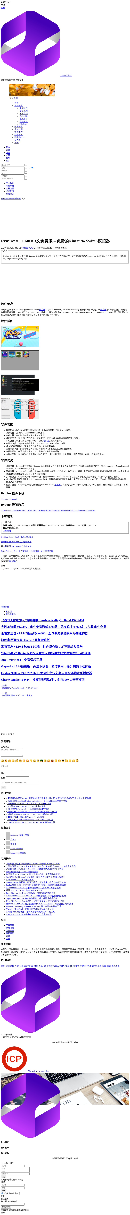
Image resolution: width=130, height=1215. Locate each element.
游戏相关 (24, 116)
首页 (16, 103)
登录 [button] (3, 5)
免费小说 (42, 966)
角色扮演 (64, 965)
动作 (11, 965)
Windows (23, 124)
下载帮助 (10, 925)
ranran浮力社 (66, 75)
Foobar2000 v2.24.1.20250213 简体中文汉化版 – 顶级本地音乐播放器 (46, 673)
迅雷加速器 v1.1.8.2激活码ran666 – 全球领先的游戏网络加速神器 (44, 633)
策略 (104, 966)
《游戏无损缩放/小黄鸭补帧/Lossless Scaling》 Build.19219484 (42, 620)
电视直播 (115, 966)
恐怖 (91, 966)
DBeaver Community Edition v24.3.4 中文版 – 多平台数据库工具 (33, 906)
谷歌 (8, 153)
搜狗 (8, 158)
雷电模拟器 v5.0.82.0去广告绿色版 (16, 542)
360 (7, 160)
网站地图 (10, 933)
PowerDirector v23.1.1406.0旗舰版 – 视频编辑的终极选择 (30, 893)
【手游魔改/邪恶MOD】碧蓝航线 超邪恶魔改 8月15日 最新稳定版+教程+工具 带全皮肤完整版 (49, 798)
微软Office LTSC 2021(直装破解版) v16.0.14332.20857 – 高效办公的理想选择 (39, 904)
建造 (77, 966)
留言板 (17, 140)
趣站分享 (18, 129)
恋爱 (3, 966)
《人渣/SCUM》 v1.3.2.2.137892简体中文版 (26, 806)
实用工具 (24, 121)
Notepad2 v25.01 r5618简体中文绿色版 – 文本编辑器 (29, 914)
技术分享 (18, 126)
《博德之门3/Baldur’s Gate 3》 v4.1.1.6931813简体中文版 (32, 812)
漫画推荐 (18, 132)
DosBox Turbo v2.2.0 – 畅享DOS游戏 (17, 537)
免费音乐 (10, 194)
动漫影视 (18, 134)
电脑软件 (24, 108)
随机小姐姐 (19, 137)
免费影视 (10, 191)
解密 (21, 966)
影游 (26, 966)
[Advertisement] (65, 218)
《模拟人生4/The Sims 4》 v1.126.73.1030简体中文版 (30, 814)
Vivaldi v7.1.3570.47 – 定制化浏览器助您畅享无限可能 (30, 909)
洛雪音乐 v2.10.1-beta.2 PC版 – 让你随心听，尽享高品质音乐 (42, 646)
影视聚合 (55, 966)
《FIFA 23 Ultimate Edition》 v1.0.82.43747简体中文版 (31, 822)
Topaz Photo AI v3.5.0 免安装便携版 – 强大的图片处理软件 (31, 898)
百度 (8, 150)
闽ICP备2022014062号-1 (38, 1071)
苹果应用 (24, 113)
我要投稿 (10, 931)
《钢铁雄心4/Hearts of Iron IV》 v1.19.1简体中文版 (29, 804)
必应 (8, 155)
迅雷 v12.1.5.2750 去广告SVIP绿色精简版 (24, 890)
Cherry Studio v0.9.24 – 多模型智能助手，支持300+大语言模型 (43, 679)
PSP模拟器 (11, 614)
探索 (109, 966)
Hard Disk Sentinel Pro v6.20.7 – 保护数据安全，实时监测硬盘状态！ (36, 901)
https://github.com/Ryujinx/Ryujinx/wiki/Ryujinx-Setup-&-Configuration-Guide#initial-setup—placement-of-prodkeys (48, 510)
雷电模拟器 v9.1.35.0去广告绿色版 (16, 546)
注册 (3, 7)
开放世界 (97, 966)
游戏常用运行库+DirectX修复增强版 (25, 640)
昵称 (3, 778)
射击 (48, 966)
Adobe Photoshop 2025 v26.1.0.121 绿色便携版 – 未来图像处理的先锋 (36, 896)
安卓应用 (24, 111)
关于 (16, 142)
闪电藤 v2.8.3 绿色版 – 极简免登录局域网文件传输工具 (30, 912)
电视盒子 (24, 119)
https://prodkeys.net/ (9, 499)
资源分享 (18, 105)
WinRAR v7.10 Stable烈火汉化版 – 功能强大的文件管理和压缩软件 (46, 653)
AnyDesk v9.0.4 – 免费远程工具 (21, 659)
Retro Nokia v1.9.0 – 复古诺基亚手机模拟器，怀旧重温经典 (27, 551)
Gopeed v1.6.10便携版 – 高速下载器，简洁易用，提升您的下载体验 (46, 666)
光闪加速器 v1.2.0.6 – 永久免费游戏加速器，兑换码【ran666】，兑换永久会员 (53, 626)
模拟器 (42, 310)
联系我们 (13, 561)
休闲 (72, 966)
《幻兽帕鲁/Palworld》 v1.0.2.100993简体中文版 (28, 809)
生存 (17, 966)
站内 (8, 147)
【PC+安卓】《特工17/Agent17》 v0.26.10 (25, 817)
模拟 (36, 966)
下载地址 (7, 531)
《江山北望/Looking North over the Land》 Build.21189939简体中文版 (37, 801)
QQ (2, 782)
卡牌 (7, 966)
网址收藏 (10, 928)
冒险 (30, 965)
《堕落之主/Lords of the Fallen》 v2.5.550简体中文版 (30, 820)
